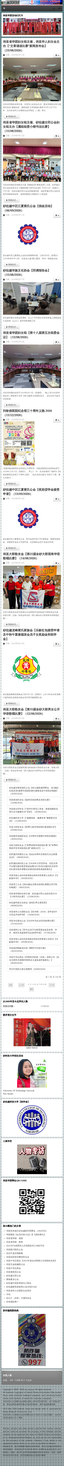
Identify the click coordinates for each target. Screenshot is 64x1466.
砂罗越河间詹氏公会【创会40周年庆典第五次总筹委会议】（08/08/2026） (33, 855)
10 (45, 984)
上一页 (21, 985)
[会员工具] (57, 55)
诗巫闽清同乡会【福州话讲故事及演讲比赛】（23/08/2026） (30, 801)
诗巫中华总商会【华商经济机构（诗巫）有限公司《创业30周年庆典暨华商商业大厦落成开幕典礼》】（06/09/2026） (34, 960)
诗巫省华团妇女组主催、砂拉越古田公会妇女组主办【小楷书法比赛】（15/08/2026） (33, 895)
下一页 (52, 985)
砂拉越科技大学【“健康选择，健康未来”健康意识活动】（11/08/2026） (33, 819)
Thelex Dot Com (24, 1412)
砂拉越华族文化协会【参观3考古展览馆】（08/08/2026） (28, 904)
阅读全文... (13, 116)
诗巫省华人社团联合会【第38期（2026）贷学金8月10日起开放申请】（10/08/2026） (33, 913)
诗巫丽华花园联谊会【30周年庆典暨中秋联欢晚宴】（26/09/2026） (33, 837)
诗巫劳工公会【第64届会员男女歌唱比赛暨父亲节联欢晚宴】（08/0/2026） (33, 886)
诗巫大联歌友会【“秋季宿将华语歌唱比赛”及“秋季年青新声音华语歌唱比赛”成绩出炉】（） (33, 846)
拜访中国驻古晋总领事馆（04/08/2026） (28, 969)
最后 (31, 989)
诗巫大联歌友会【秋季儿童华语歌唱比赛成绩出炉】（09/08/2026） (33, 828)
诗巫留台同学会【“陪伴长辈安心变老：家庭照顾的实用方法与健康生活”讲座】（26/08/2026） (33, 810)
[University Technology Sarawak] (32, 1073)
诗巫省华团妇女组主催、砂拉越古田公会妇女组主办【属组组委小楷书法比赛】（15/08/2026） (31, 127)
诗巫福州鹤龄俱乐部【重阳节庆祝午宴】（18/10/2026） (28, 949)
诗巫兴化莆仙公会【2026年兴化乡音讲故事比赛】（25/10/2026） (32, 922)
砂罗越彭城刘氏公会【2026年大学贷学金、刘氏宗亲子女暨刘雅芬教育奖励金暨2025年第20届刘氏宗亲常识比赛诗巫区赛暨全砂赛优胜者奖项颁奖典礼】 (33, 866)
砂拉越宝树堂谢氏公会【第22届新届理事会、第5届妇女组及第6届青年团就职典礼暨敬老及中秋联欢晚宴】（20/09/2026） (33, 791)
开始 (10, 985)
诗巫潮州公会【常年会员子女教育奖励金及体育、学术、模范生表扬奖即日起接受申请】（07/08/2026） (33, 931)
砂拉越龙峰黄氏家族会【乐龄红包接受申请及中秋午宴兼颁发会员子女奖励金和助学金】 (31, 635)
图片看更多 (32, 1048)
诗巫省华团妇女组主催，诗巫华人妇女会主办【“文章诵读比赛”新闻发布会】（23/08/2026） (31, 46)
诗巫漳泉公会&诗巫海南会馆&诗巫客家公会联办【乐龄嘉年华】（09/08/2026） (33, 876)
